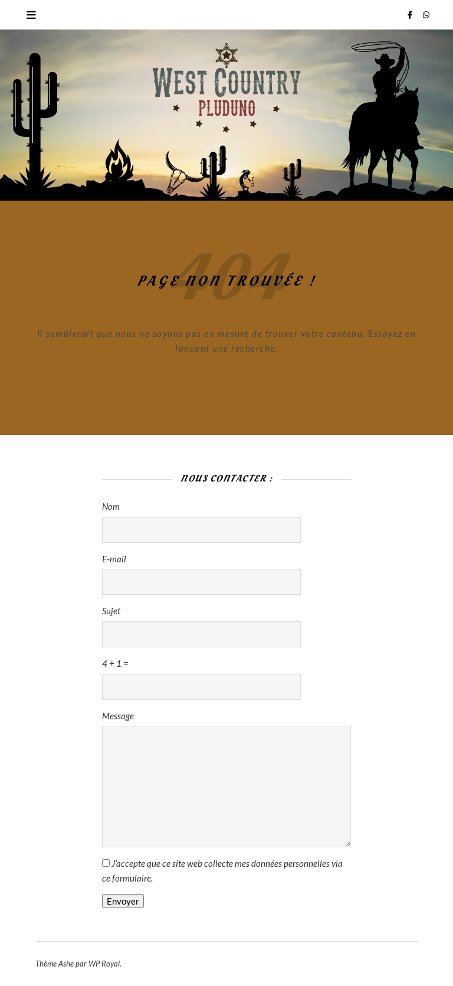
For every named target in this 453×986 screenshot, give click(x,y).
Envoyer (123, 901)
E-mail (114, 558)
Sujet (111, 610)
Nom (111, 506)
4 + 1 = (115, 663)
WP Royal (104, 963)
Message (118, 715)
